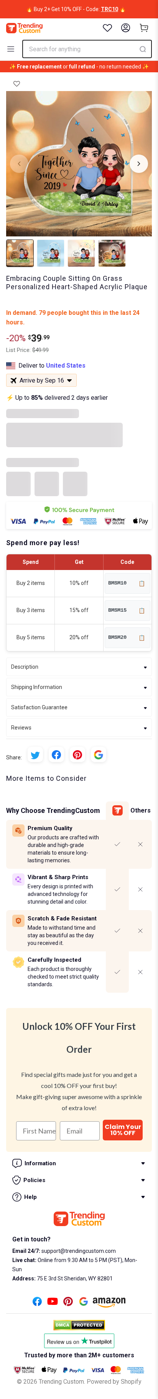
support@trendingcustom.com (78, 1251)
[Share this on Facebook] (56, 754)
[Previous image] (19, 164)
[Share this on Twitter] (35, 754)
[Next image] (139, 164)
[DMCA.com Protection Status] (79, 1325)
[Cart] (144, 28)
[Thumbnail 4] (112, 253)
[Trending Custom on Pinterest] (68, 1303)
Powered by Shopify (114, 1381)
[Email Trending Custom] (83, 1303)
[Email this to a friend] (98, 754)
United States (66, 365)
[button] (16, 83)
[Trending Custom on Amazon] (109, 1305)
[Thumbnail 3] (81, 253)
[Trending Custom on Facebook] (37, 1303)
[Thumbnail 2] (50, 253)
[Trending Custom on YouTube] (52, 1303)
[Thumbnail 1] (20, 253)
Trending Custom (61, 1381)
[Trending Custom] (24, 28)
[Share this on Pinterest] (77, 754)
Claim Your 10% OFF (123, 1129)
